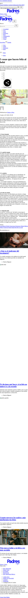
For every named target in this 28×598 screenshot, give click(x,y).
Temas (4, 39)
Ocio (4, 30)
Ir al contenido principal (6, 0)
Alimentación (6, 36)
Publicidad (5, 581)
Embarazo (5, 33)
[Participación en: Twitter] (3, 75)
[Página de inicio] (1, 52)
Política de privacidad (8, 578)
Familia (5, 37)
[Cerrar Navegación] (14, 21)
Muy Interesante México (9, 574)
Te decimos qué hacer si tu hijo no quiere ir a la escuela (13, 385)
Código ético (6, 577)
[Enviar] (16, 25)
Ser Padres (5, 571)
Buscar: (2, 23)
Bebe (4, 34)
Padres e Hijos (10, 112)
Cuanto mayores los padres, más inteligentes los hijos (13, 519)
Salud (4, 32)
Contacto (5, 579)
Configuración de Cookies (9, 582)
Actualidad (5, 29)
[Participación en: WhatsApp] (3, 76)
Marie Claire (6, 570)
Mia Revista (6, 572)
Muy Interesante (7, 568)
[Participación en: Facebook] (3, 73)
